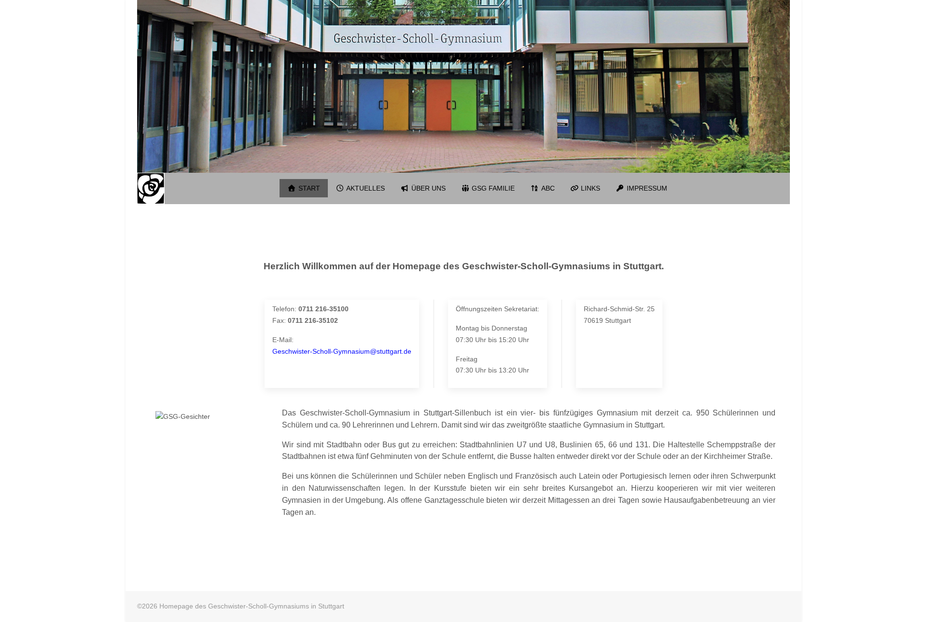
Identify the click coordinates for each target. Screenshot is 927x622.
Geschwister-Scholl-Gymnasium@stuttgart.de (341, 351)
